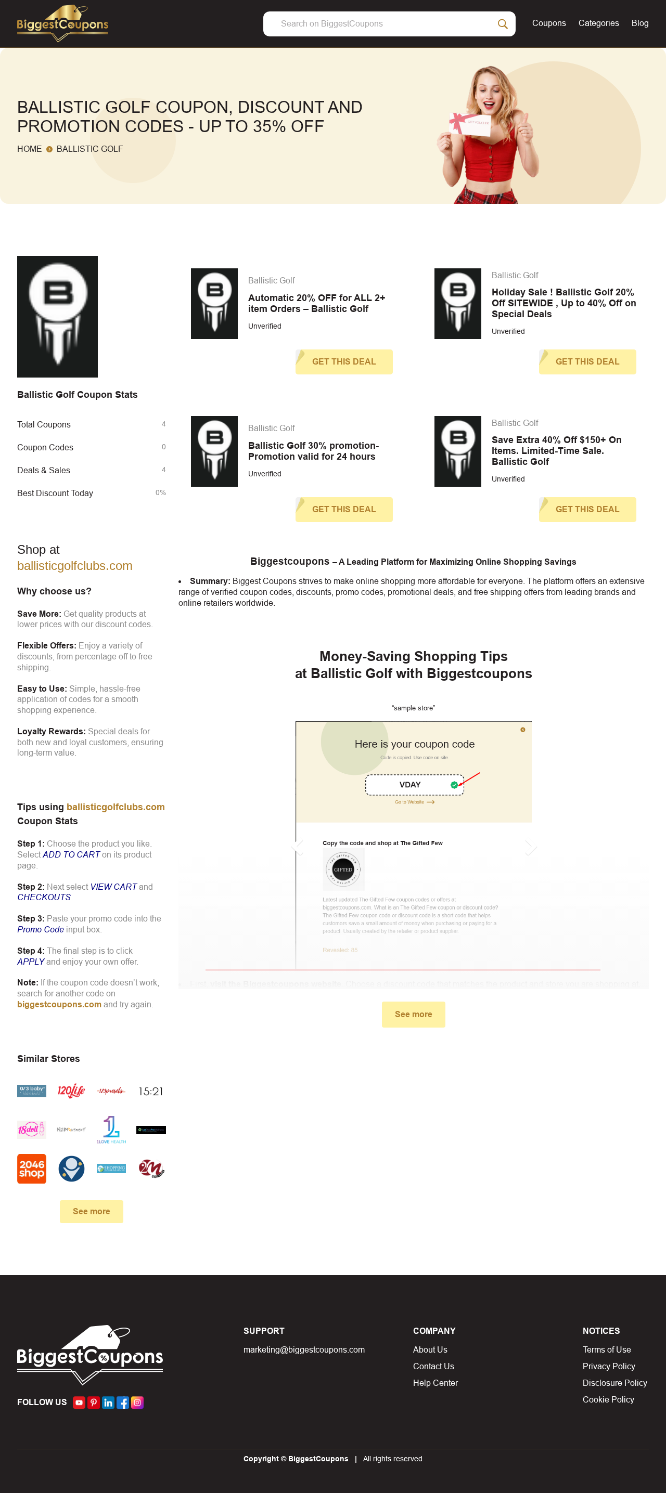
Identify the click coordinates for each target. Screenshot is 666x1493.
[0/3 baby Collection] (31, 1091)
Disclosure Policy (615, 1383)
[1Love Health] (111, 1130)
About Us (430, 1349)
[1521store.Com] (150, 1091)
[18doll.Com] (31, 1130)
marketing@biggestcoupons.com (304, 1349)
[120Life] (71, 1091)
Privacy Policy (609, 1366)
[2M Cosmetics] (150, 1168)
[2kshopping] (111, 1168)
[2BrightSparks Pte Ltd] (71, 1168)
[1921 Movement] (71, 1130)
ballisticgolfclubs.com (75, 566)
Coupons (549, 23)
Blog (640, 23)
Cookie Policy (608, 1399)
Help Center (435, 1383)
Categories (599, 23)
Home (29, 149)
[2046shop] (31, 1168)
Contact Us (433, 1366)
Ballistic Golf (271, 280)
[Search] (503, 24)
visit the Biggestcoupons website (275, 984)
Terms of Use (607, 1349)
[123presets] (111, 1091)
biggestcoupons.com (59, 1004)
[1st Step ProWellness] (150, 1130)
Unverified (264, 326)
